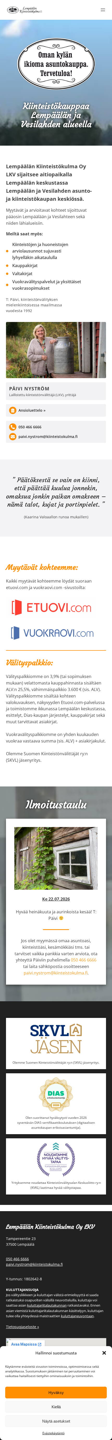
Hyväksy (56, 1392)
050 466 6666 (29, 426)
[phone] (12, 427)
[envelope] (12, 436)
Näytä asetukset (56, 1421)
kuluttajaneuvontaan (77, 1316)
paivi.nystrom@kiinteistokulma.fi (48, 436)
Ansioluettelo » (32, 410)
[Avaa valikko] (103, 10)
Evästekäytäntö (53, 1433)
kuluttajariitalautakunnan (47, 1305)
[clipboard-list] (12, 410)
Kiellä (56, 1407)
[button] (104, 1352)
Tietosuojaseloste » (22, 1326)
